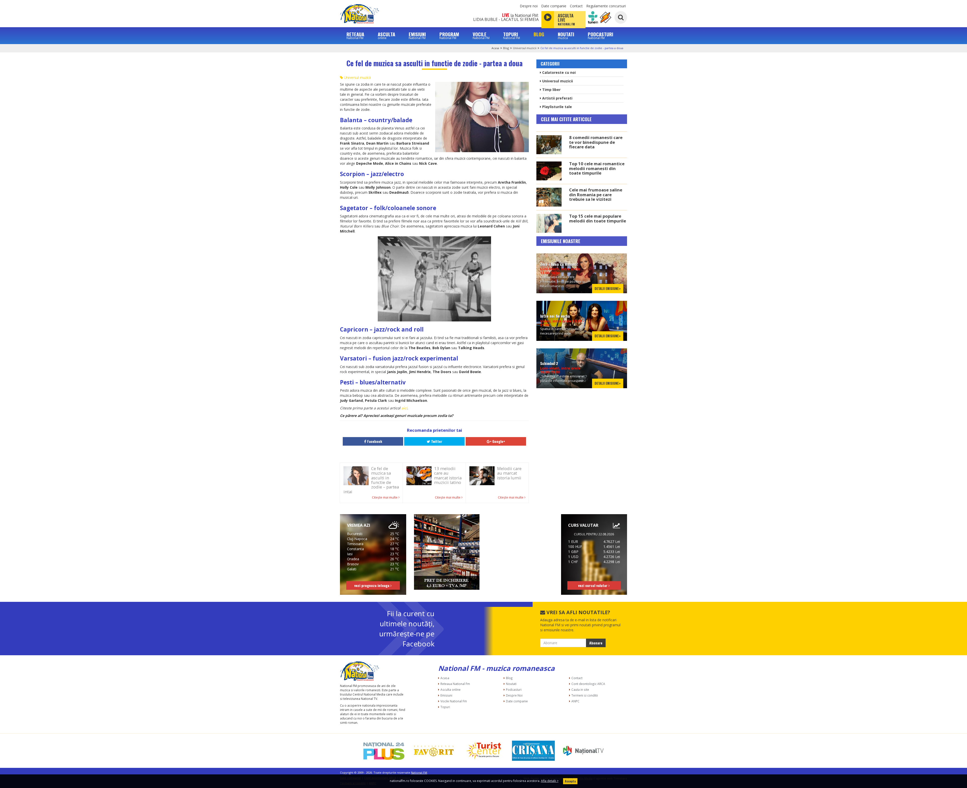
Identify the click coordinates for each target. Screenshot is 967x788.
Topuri (445, 707)
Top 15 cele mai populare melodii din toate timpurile (597, 218)
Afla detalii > (550, 781)
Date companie (553, 6)
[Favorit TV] (433, 751)
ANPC (575, 701)
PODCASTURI (600, 35)
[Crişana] (533, 751)
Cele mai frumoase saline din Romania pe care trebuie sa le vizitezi (595, 194)
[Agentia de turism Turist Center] (483, 751)
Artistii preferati (556, 98)
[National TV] (583, 751)
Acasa (495, 48)
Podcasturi (514, 689)
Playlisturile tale (556, 106)
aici (404, 408)
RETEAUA (355, 35)
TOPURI (511, 35)
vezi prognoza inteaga (372, 585)
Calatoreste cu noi (558, 72)
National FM (419, 772)
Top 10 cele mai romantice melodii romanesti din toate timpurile (597, 168)
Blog (506, 48)
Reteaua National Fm (455, 684)
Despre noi (529, 6)
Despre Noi (514, 695)
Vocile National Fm (453, 701)
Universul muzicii (524, 48)
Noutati (511, 684)
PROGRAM (449, 35)
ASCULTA (386, 35)
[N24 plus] (383, 751)
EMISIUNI (417, 35)
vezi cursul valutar (593, 585)
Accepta (570, 781)
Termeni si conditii (584, 695)
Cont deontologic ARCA (588, 684)
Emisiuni (446, 695)
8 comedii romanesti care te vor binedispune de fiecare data (596, 142)
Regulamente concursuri (606, 6)
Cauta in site (580, 689)
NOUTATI (566, 35)
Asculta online (450, 689)
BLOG (539, 34)
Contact (576, 6)
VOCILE (481, 35)
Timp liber (551, 89)
